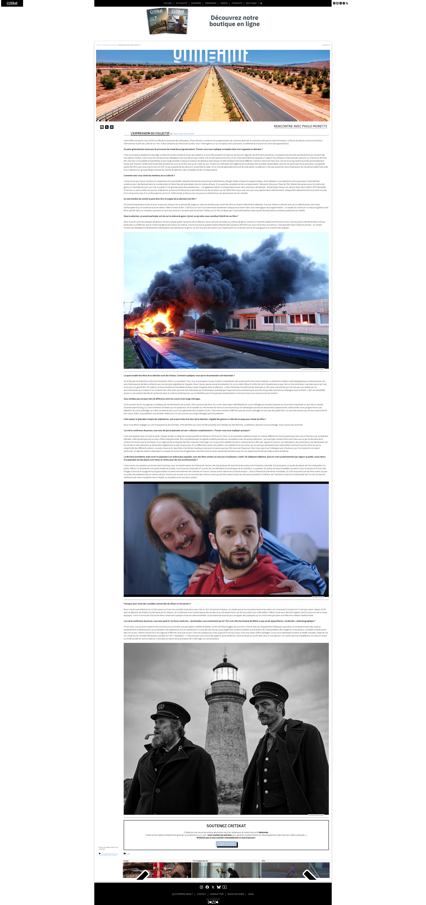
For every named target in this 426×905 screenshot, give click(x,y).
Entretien (114, 45)
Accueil (168, 3)
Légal (251, 894)
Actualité (181, 3)
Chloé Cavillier (112, 855)
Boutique (251, 3)
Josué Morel (103, 855)
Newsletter (217, 894)
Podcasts (237, 3)
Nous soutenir (236, 894)
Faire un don (226, 844)
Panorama (210, 3)
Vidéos (224, 3)
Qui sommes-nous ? (182, 894)
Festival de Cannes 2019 (110, 854)
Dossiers (196, 3)
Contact (201, 894)
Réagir (128, 854)
